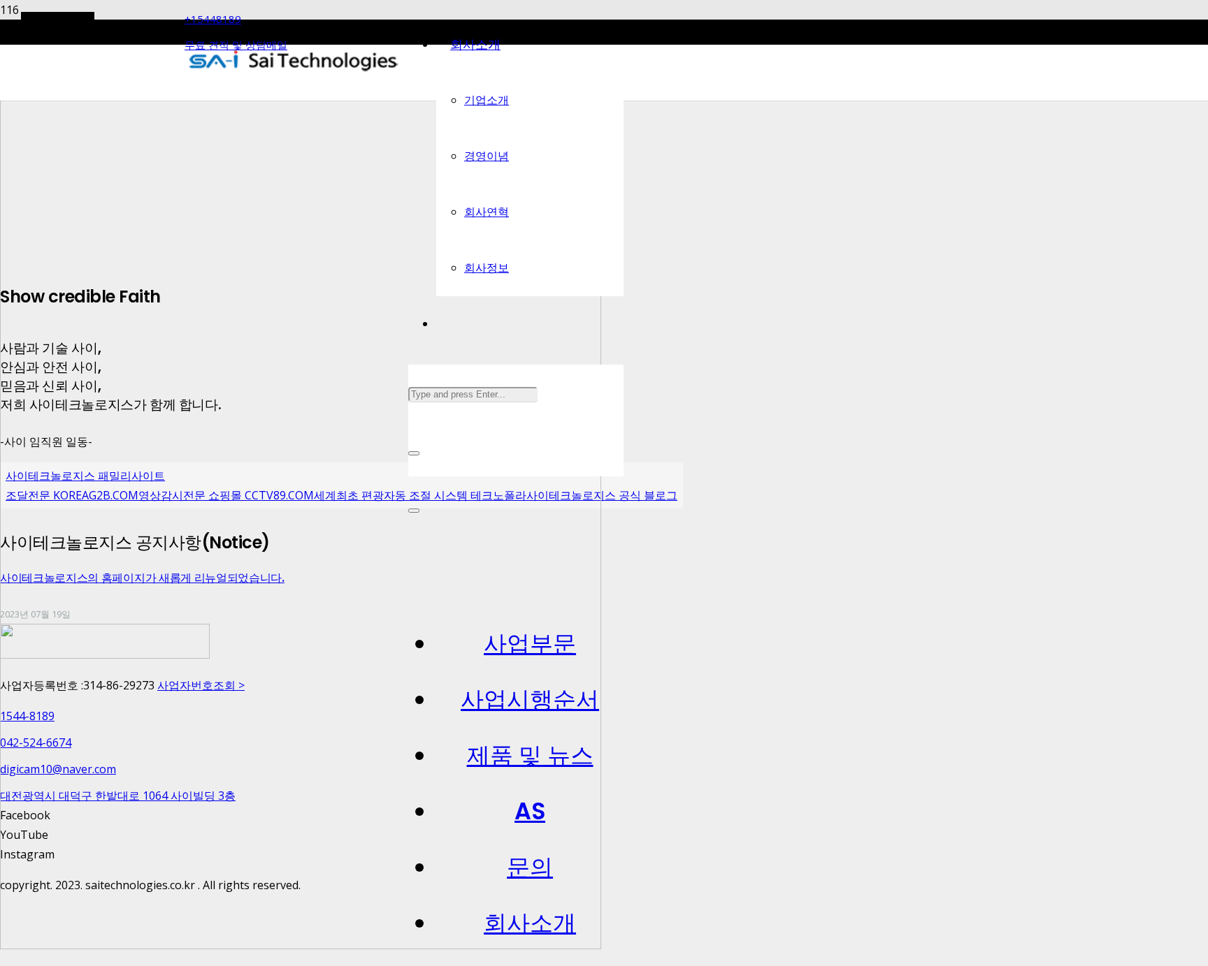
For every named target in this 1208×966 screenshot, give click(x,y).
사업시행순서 (530, 699)
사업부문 (530, 643)
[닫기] (413, 453)
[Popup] (413, 510)
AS (530, 811)
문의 (530, 867)
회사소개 (530, 923)
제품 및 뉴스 (530, 755)
